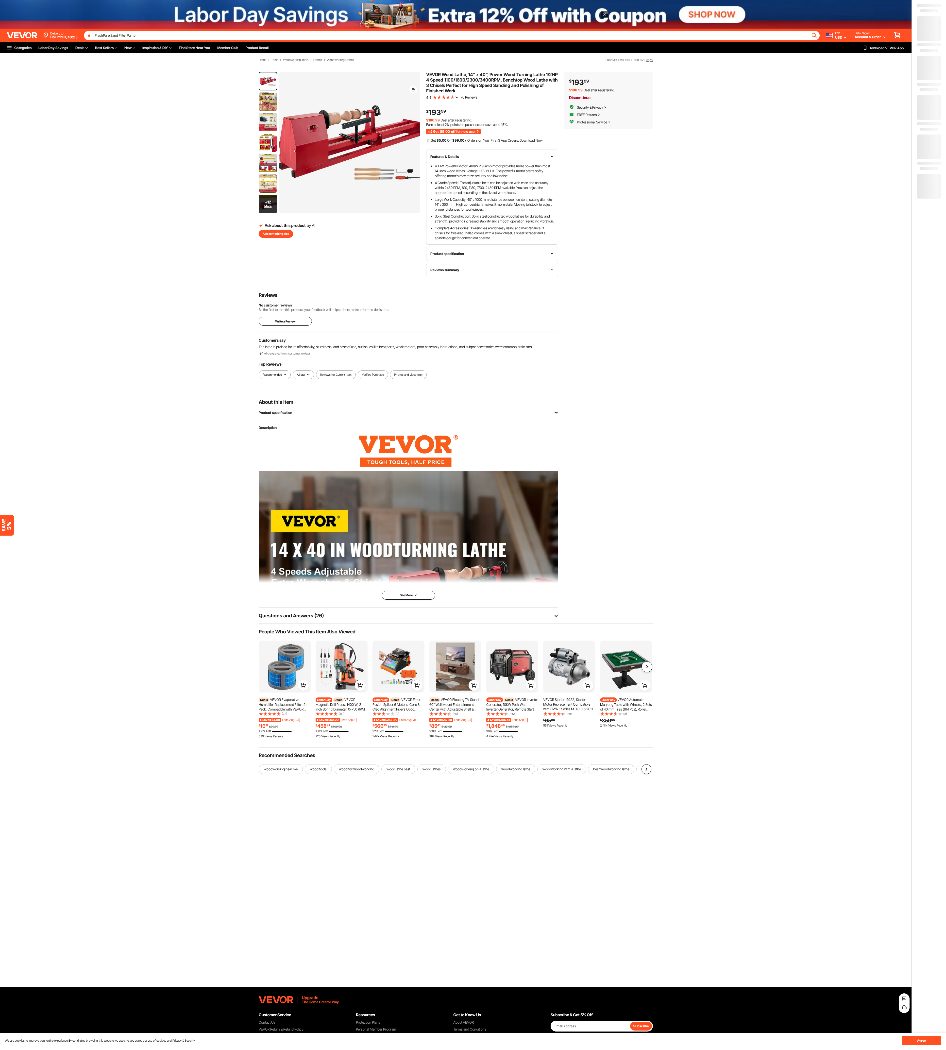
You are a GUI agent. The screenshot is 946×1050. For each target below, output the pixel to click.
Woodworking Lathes (340, 60)
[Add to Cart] (303, 685)
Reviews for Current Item (336, 374)
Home (262, 60)
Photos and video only (408, 374)
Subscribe (641, 1026)
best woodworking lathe (611, 769)
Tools (274, 60)
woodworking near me (281, 769)
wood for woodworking (356, 769)
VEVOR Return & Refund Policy (281, 1029)
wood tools (318, 769)
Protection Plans (368, 1022)
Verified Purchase (373, 374)
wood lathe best (398, 769)
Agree (921, 1040)
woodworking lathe (515, 769)
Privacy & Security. (183, 1040)
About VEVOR (463, 1022)
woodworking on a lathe (471, 769)
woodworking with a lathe (561, 769)
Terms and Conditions (469, 1029)
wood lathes (431, 769)
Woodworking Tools (295, 60)
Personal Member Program (376, 1029)
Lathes (317, 60)
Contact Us (267, 1022)
